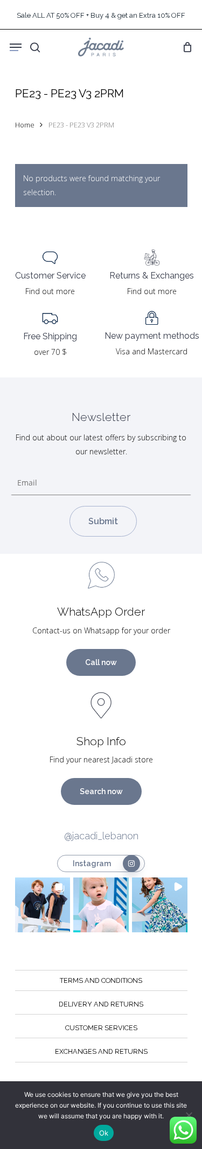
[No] (188, 1115)
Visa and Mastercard (151, 351)
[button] (43, 905)
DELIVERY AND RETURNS (101, 1004)
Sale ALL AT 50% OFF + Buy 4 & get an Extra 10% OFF (101, 15)
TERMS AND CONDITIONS (101, 980)
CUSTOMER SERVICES (101, 1028)
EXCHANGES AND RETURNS (101, 1051)
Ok (104, 1133)
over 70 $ (50, 352)
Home (24, 125)
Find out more (50, 291)
